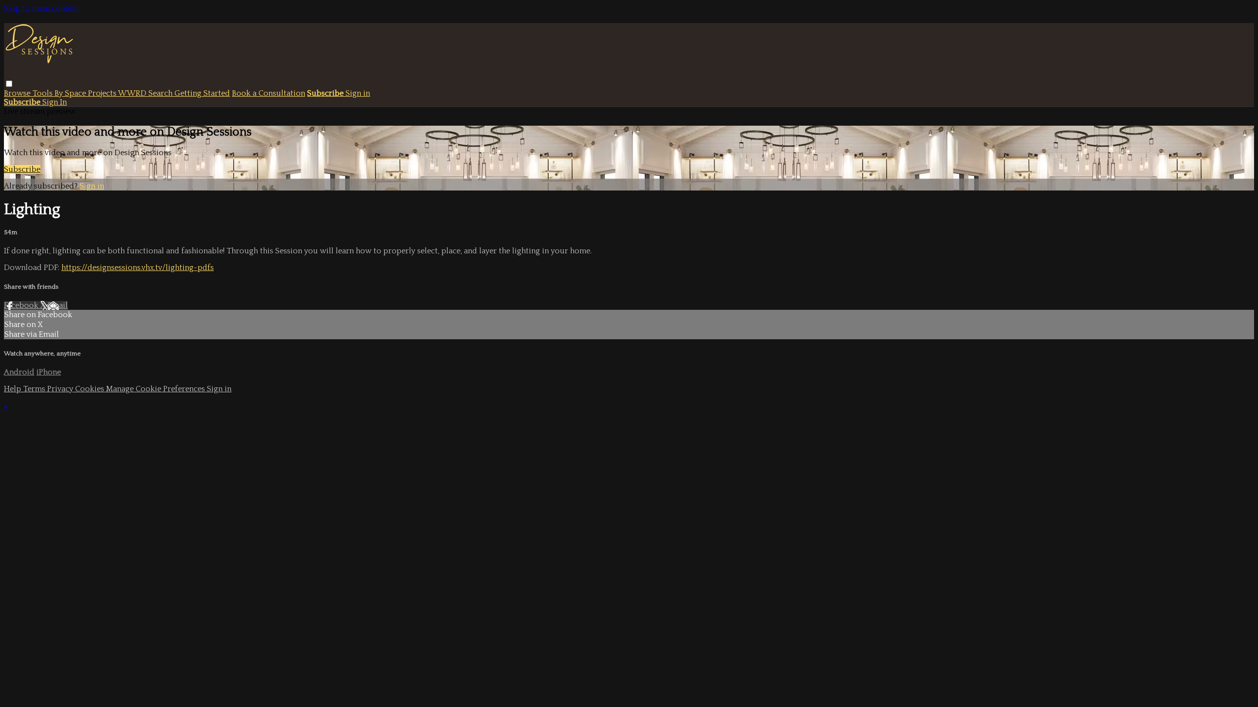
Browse (18, 93)
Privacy (61, 388)
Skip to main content (41, 8)
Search (161, 93)
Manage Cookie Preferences (156, 388)
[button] (9, 84)
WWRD (133, 93)
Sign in (357, 93)
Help (13, 388)
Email (58, 305)
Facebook (22, 305)
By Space (71, 93)
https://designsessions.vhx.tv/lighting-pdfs (137, 267)
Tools (43, 93)
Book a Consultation (268, 93)
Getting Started (202, 93)
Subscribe (22, 169)
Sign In (54, 102)
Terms (35, 388)
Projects (103, 93)
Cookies (90, 388)
